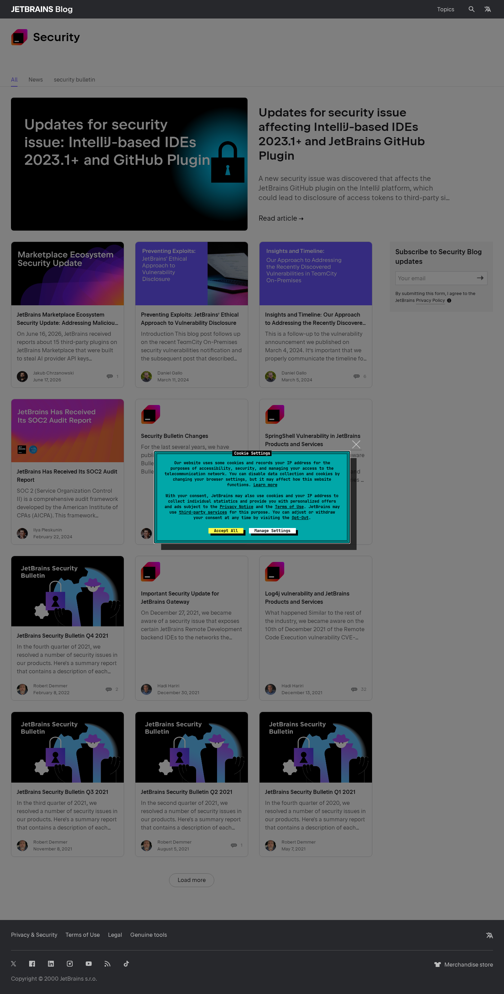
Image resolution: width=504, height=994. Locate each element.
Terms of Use (289, 507)
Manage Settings (272, 530)
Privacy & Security (34, 935)
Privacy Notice (236, 507)
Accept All (226, 530)
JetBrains (72, 978)
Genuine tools (148, 935)
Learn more (265, 485)
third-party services (203, 512)
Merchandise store (467, 968)
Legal (115, 935)
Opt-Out (300, 517)
